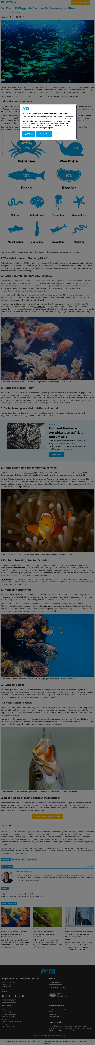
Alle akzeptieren (28, 134)
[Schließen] (74, 107)
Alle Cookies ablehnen (44, 134)
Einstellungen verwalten (65, 134)
